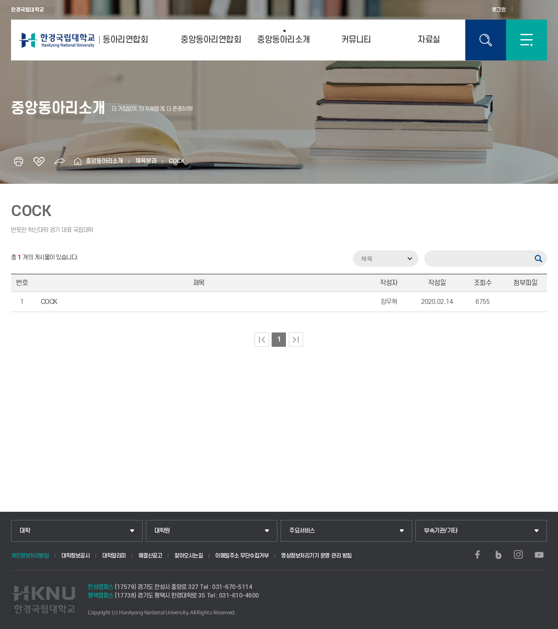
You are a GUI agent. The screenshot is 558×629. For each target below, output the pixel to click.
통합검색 (485, 40)
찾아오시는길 (188, 556)
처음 (261, 339)
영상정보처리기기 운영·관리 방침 (316, 556)
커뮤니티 (356, 40)
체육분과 (145, 161)
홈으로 (77, 161)
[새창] (477, 554)
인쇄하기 (18, 161)
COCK (177, 161)
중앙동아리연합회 (211, 40)
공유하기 (59, 161)
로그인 (499, 10)
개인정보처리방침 (30, 556)
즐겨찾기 (39, 161)
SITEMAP (526, 40)
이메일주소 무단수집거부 (241, 556)
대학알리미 (114, 556)
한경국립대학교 (27, 10)
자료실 (428, 40)
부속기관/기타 (441, 530)
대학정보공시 (75, 556)
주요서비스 (302, 530)
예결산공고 (150, 556)
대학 (25, 530)
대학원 (162, 530)
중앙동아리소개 (283, 40)
